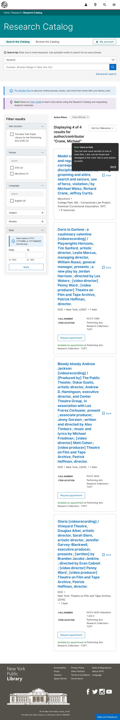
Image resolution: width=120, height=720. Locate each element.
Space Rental (60, 678)
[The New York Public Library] (4, 5)
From (11, 250)
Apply (26, 267)
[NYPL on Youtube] (109, 691)
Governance (77, 678)
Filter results (15, 119)
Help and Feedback (108, 717)
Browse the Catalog (47, 41)
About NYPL (98, 671)
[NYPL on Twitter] (95, 691)
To (28, 250)
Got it (113, 166)
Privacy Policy (77, 667)
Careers (58, 675)
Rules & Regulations (101, 667)
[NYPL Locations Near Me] (95, 4)
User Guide (36, 102)
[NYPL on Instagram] (102, 691)
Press (56, 671)
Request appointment (71, 337)
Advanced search (106, 74)
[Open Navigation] (114, 4)
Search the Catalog (18, 41)
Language (97, 675)
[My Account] (86, 4)
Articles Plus (24, 90)
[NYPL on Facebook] (88, 691)
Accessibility (60, 667)
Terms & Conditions (80, 675)
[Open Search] (104, 4)
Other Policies (78, 671)
